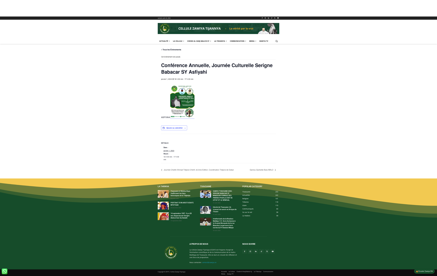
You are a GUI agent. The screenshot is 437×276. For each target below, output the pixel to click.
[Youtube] (278, 18)
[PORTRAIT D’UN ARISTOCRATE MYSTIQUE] (163, 205)
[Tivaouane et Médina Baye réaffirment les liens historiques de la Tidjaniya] (163, 194)
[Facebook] (262, 18)
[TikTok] (271, 18)
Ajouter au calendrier (174, 128)
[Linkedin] (268, 18)
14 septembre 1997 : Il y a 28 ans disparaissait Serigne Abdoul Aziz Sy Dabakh (181, 215)
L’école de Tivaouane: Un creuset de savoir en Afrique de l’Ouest (224, 209)
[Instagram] (265, 18)
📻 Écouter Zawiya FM (424, 271)
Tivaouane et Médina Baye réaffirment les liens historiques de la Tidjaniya (180, 193)
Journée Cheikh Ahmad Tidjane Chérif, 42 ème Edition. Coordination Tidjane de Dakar (198, 169)
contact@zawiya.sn (209, 262)
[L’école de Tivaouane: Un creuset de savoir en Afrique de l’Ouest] (205, 210)
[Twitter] (274, 18)
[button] (276, 41)
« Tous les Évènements (171, 49)
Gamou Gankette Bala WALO (262, 169)
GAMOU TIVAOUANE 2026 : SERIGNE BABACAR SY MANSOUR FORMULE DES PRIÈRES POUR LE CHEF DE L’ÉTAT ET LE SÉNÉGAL (222, 195)
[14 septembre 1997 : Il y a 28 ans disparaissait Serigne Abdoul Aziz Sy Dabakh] (163, 216)
